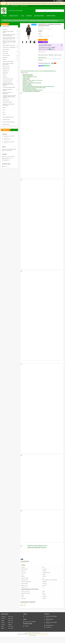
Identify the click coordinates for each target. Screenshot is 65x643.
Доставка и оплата (39, 15)
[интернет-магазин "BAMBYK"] (3, 11)
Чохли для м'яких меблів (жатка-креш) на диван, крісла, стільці (9, 38)
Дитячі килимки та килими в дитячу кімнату (8, 64)
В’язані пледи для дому (7, 102)
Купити (43, 39)
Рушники (4, 59)
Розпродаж (5, 29)
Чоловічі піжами (6, 49)
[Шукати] (63, 10)
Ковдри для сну (6, 70)
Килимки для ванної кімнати (8, 61)
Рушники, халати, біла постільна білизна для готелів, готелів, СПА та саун (9, 42)
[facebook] (21, 559)
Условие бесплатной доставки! (9, 121)
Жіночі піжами (5, 53)
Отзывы (4, 114)
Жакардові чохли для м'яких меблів (8, 32)
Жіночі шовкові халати (23, 20)
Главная (4, 15)
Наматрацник (5, 72)
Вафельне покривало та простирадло (7, 93)
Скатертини (5, 76)
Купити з (40, 42)
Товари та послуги (7, 20)
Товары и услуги (13, 15)
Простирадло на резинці (7, 80)
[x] (22, 559)
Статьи (4, 109)
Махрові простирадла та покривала (7, 90)
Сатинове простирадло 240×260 (9, 87)
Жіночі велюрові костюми (8, 78)
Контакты (29, 15)
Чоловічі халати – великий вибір (9, 47)
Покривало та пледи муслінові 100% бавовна (8, 105)
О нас (22, 15)
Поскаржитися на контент (32, 634)
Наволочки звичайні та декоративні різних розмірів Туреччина (8, 84)
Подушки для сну (6, 68)
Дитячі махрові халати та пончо (9, 45)
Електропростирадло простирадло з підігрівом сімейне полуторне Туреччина (9, 96)
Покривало (5, 57)
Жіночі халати (15, 20)
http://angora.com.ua (7, 158)
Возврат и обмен (51, 15)
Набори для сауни (6, 66)
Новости (4, 107)
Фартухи (4, 74)
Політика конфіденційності (43, 634)
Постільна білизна (6, 55)
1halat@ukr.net (6, 160)
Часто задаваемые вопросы (8, 117)
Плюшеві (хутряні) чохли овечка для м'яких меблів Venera (9, 35)
